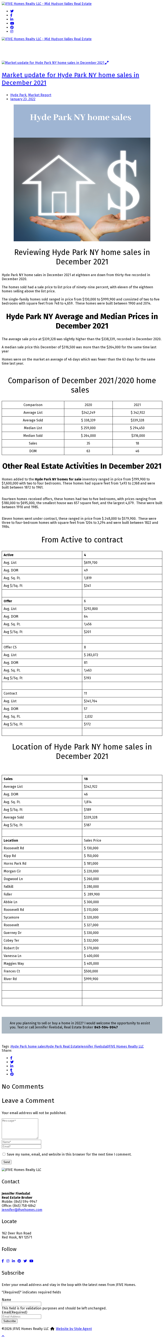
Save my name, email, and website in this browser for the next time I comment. (69, 1154)
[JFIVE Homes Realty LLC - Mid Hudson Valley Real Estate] (47, 4)
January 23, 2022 (22, 99)
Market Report (39, 95)
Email (14, 1312)
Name (6, 1300)
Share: (7, 1050)
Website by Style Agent (74, 1329)
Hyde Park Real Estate (63, 1046)
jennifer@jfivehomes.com (22, 1210)
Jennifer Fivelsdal (94, 1046)
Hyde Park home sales (28, 1046)
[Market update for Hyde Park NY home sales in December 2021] (53, 63)
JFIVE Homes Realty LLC (126, 1046)
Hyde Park (18, 95)
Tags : (6, 1046)
